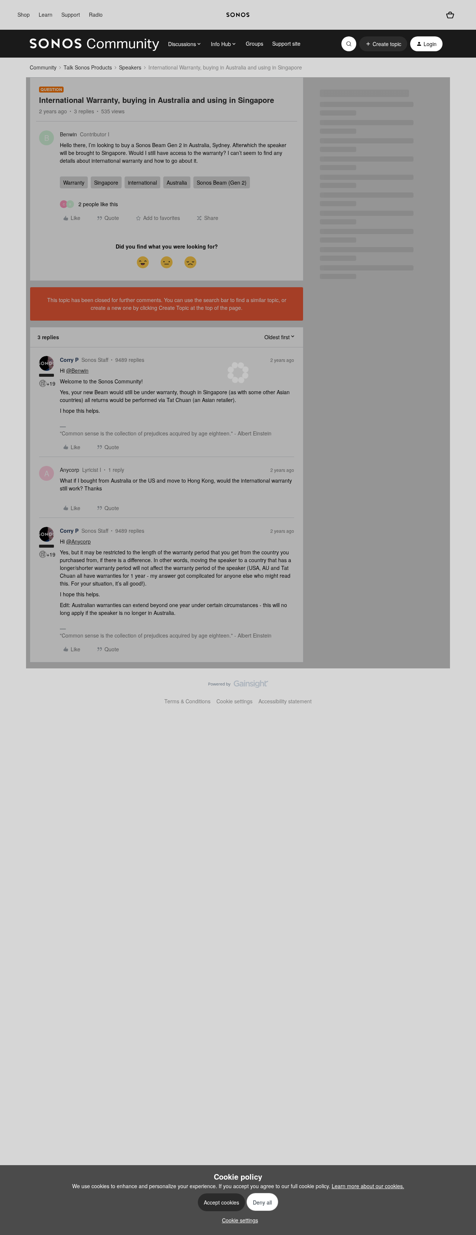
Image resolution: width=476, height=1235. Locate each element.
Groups (254, 43)
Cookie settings (234, 701)
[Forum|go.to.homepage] (94, 43)
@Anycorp (78, 541)
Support (70, 14)
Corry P (69, 359)
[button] (383, 43)
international (142, 182)
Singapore (106, 182)
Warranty (73, 182)
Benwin (68, 134)
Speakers (130, 67)
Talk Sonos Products (88, 67)
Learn (45, 14)
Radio (96, 14)
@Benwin (77, 370)
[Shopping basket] (450, 15)
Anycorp (69, 469)
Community (43, 67)
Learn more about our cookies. (368, 1186)
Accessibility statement (285, 701)
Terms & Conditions (187, 701)
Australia (177, 182)
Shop (23, 14)
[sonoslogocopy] (238, 15)
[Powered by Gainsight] (238, 685)
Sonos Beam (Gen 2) (222, 182)
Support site (286, 43)
